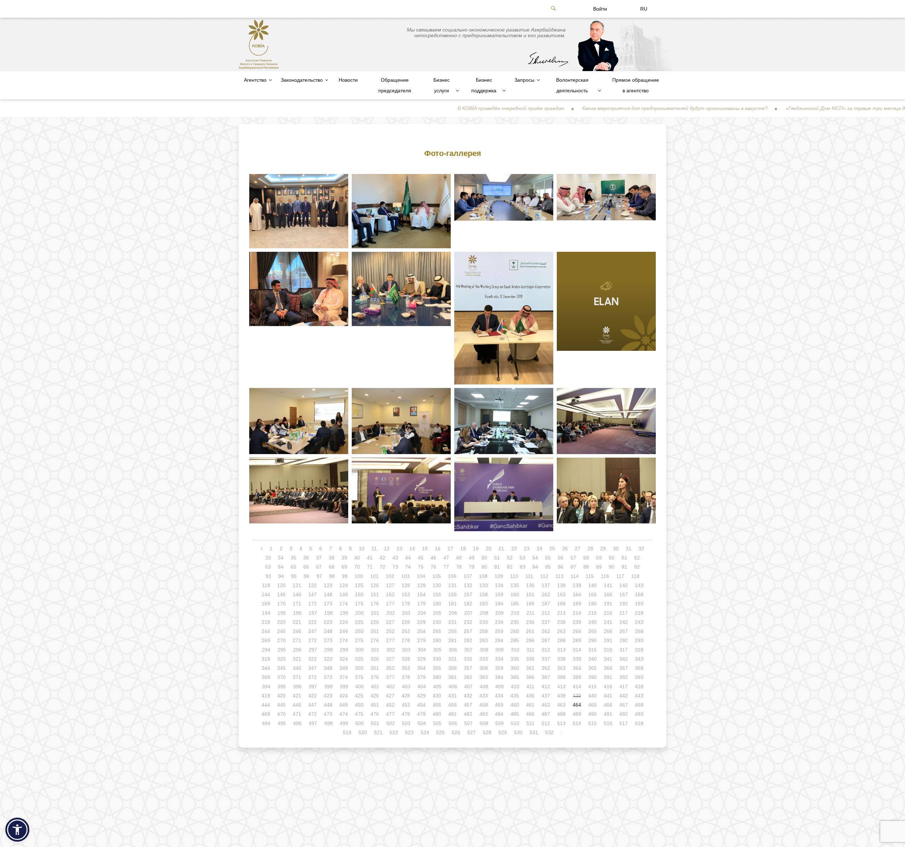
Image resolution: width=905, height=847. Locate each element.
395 (282, 686)
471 (297, 714)
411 (530, 686)
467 (623, 705)
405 (437, 686)
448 (328, 705)
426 (374, 695)
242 (623, 622)
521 (378, 732)
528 (487, 732)
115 (590, 576)
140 (592, 585)
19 (476, 548)
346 (297, 668)
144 (266, 594)
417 (623, 686)
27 (577, 548)
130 (437, 585)
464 (577, 705)
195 (282, 613)
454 (421, 705)
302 (390, 649)
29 (603, 548)
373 (328, 677)
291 (608, 640)
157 (468, 594)
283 (483, 640)
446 (297, 705)
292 (623, 640)
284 (499, 640)
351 (374, 668)
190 (592, 604)
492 (623, 714)
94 (281, 576)
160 (514, 594)
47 (446, 558)
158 (483, 594)
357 (468, 668)
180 (437, 604)
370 (281, 677)
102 (390, 576)
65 (293, 567)
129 (421, 585)
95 (294, 576)
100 (359, 576)
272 (312, 640)
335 (514, 659)
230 (437, 622)
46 (433, 558)
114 (575, 576)
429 (421, 695)
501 (375, 723)
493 (639, 714)
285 (514, 640)
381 (452, 677)
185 (514, 604)
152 (390, 594)
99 (345, 576)
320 (281, 659)
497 (313, 723)
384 (499, 677)
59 (599, 558)
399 (344, 686)
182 (468, 604)
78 (459, 567)
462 (546, 705)
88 (586, 567)
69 (344, 567)
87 (573, 567)
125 (359, 585)
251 (374, 631)
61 (624, 558)
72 (382, 567)
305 (437, 649)
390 (592, 677)
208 (484, 613)
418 (639, 686)
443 (639, 695)
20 (488, 548)
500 (359, 723)
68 (331, 567)
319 (266, 659)
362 (546, 668)
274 (343, 640)
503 (406, 723)
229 (421, 622)
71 (370, 567)
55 (548, 558)
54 (535, 558)
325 (359, 659)
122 (312, 585)
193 (639, 604)
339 (577, 659)
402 (390, 686)
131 (452, 585)
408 (484, 686)
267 (623, 631)
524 (425, 732)
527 (471, 732)
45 (421, 558)
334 (499, 659)
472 (312, 714)
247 (312, 631)
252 (390, 631)
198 (328, 613)
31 (628, 548)
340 (592, 659)
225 (359, 622)
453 (406, 705)
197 (313, 613)
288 (561, 640)
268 (639, 631)
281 (452, 640)
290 (592, 640)
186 (530, 604)
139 (577, 585)
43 (395, 558)
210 (515, 613)
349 (343, 668)
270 (281, 640)
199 (344, 613)
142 (623, 585)
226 (374, 622)
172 (312, 604)
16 (437, 548)
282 (468, 640)
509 (499, 723)
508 (484, 723)
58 (586, 558)
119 (266, 585)
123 (328, 585)
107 (467, 576)
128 (406, 585)
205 (437, 613)
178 (406, 604)
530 (518, 732)
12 (387, 548)
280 (437, 640)
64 (281, 567)
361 (530, 668)
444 (266, 705)
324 (343, 659)
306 (453, 649)
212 (546, 613)
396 (297, 686)
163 (561, 594)
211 (530, 613)
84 (535, 567)
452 (390, 705)
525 (440, 732)
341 (608, 659)
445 (281, 705)
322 (312, 659)
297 (313, 649)
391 (608, 677)
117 (620, 576)
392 (623, 677)
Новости (348, 80)
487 (546, 714)
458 (483, 705)
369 (266, 677)
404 (422, 686)
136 (530, 585)
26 (565, 548)
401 (375, 686)
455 (437, 705)
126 (374, 585)
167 (623, 594)
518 (639, 723)
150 (359, 594)
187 (546, 604)
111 (529, 576)
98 (332, 576)
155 (437, 594)
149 (343, 594)
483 (483, 714)
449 (343, 705)
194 (266, 613)
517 (623, 723)
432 (468, 695)
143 (639, 585)
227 (390, 622)
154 (421, 594)
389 (577, 677)
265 (592, 631)
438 (561, 695)
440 (592, 695)
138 (561, 585)
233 (483, 622)
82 (510, 567)
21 (501, 548)
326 (374, 659)
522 (394, 732)
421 (297, 695)
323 (328, 659)
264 (577, 631)
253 (406, 631)
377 (390, 677)
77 (446, 567)
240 (592, 622)
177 (390, 604)
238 (561, 622)
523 (409, 732)
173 (328, 604)
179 (421, 604)
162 (546, 594)
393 (639, 677)
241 (608, 622)
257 (468, 631)
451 (374, 705)
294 (266, 649)
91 (624, 567)
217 (623, 613)
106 (452, 576)
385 (514, 677)
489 (577, 714)
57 (573, 558)
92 (637, 567)
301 (375, 649)
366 (608, 668)
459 (499, 705)
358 (483, 668)
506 (453, 723)
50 (484, 558)
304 (422, 649)
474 (343, 714)
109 (499, 576)
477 (390, 714)
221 (297, 622)
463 (561, 705)
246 (297, 631)
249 (343, 631)
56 (561, 558)
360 (514, 668)
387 (546, 677)
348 (328, 668)
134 (499, 585)
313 (561, 649)
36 (306, 558)
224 (343, 622)
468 (639, 705)
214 (577, 613)
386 (530, 677)
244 (266, 631)
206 (453, 613)
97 (319, 576)
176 (374, 604)
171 (297, 604)
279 (421, 640)
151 (374, 594)
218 (639, 613)
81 (497, 567)
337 (546, 659)
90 (611, 567)
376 (374, 677)
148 (328, 594)
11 (374, 548)
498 (328, 723)
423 (328, 695)
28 (590, 548)
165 (592, 594)
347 (312, 668)
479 (421, 714)
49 (471, 558)
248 (328, 631)
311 (530, 649)
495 (282, 723)
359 (499, 668)
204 (422, 613)
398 (328, 686)
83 (522, 567)
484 (499, 714)
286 (530, 640)
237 (546, 622)
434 (499, 695)
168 (639, 594)
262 (546, 631)
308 (484, 649)
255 (437, 631)
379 (421, 677)
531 (534, 732)
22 (514, 548)
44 (408, 558)
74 (408, 567)
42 (382, 558)
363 (561, 668)
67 (319, 567)
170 (281, 604)
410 (515, 686)
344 (266, 668)
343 (639, 659)
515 (592, 723)
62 (637, 558)
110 (514, 576)
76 (433, 567)
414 (577, 686)
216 (608, 613)
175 (359, 604)
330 (437, 659)
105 (436, 576)
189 (577, 604)
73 (395, 567)
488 (561, 714)
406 (453, 686)
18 (463, 548)
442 (623, 695)
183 (483, 604)
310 (515, 649)
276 (374, 640)
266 (608, 631)
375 (359, 677)
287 (546, 640)
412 (546, 686)
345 (281, 668)
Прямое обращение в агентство (635, 85)
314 (577, 649)
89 (599, 567)
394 (266, 686)
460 (514, 705)
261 (530, 631)
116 (605, 576)
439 (577, 695)
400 (359, 686)
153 (406, 594)
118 (635, 576)
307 (468, 649)
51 (497, 558)
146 (297, 594)
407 (468, 686)
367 (623, 668)
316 (608, 649)
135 (514, 585)
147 (312, 594)
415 (592, 686)
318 (639, 649)
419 (266, 695)
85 (548, 567)
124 (343, 585)
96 (306, 576)
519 (347, 732)
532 (549, 732)
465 (592, 705)
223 (328, 622)
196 (297, 613)
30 (616, 548)
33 (268, 558)
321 (297, 659)
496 (297, 723)
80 (484, 567)
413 (561, 686)
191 (608, 604)
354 (421, 668)
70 (357, 567)
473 (328, 714)
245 (281, 631)
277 (390, 640)
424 (343, 695)
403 (406, 686)
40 (357, 558)
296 (297, 649)
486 (530, 714)
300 (359, 649)
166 (608, 594)
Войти (600, 9)
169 (266, 604)
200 (359, 613)
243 (639, 622)
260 (514, 631)
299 (344, 649)
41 (370, 558)
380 (437, 677)
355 (437, 668)
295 (282, 649)
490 (592, 714)
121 (297, 585)
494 (266, 723)
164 (577, 594)
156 (452, 594)
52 (510, 558)
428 (406, 695)
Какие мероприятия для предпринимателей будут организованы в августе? (618, 108)
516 (608, 723)
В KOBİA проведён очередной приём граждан (454, 108)
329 (421, 659)
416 (608, 686)
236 (530, 622)
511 (530, 723)
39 (344, 558)
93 (268, 576)
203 (406, 613)
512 (546, 723)
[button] (17, 829)
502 (390, 723)
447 (312, 705)
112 (544, 576)
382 (468, 677)
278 (406, 640)
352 (390, 668)
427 (390, 695)
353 (406, 668)
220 (281, 622)
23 (527, 548)
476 (374, 714)
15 (425, 548)
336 (530, 659)
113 (559, 576)
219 (266, 622)
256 (452, 631)
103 (405, 576)
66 (306, 567)
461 (530, 705)
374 (343, 677)
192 (623, 604)
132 (468, 585)
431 (452, 695)
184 (499, 604)
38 (331, 558)
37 (319, 558)
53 (522, 558)
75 (421, 567)
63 (268, 567)
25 (552, 548)
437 (546, 695)
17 (450, 548)
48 (459, 558)
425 (359, 695)
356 (452, 668)
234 (499, 622)
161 (530, 594)
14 (412, 548)
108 (483, 576)
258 (483, 631)
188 (561, 604)
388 (561, 677)
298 (328, 649)
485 (514, 714)
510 (515, 723)
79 (471, 567)
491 (608, 714)
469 (266, 714)
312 (546, 649)
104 (421, 576)
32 (641, 548)
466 (608, 705)
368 (639, 668)
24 (539, 548)
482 (468, 714)
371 (297, 677)
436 (530, 695)
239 (577, 622)
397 (313, 686)
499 (344, 723)
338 (561, 659)
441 (608, 695)
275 (359, 640)
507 (468, 723)
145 (281, 594)
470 (281, 714)
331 (452, 659)
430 (437, 695)
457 (468, 705)
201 (375, 613)
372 (312, 677)
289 (577, 640)
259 (499, 631)
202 (390, 613)
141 (608, 585)
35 (293, 558)
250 (359, 631)
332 (468, 659)
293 (639, 640)
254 (421, 631)
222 (312, 622)
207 (468, 613)
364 (577, 668)
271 (297, 640)
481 (452, 714)
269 (266, 640)
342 (623, 659)
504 (422, 723)
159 (499, 594)
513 (561, 723)
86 (561, 567)
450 (359, 705)
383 (483, 677)
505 (437, 723)
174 (343, 604)
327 (390, 659)
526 (456, 732)
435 (514, 695)
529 (502, 732)
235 (514, 622)
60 (611, 558)
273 (328, 640)
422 (312, 695)
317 (623, 649)
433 (483, 695)
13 (399, 548)
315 (592, 649)
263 (561, 631)
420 (281, 695)
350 (359, 668)
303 (406, 649)
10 (361, 548)
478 (406, 714)
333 (483, 659)
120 (281, 585)
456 (452, 705)
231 (452, 622)
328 (406, 659)
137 (546, 585)
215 (592, 613)
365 (592, 668)
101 (374, 576)
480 (437, 714)
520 (362, 732)
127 (390, 585)
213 (561, 613)
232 (468, 622)
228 (406, 622)
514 (577, 723)
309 (499, 649)
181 (452, 604)
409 (499, 686)
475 (359, 714)
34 (281, 558)
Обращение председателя (394, 85)
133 (483, 585)
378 (406, 677)
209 (499, 613)
